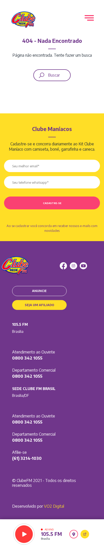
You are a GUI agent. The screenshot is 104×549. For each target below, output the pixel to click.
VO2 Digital (54, 506)
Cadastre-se (52, 203)
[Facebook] (63, 266)
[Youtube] (83, 266)
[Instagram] (73, 266)
